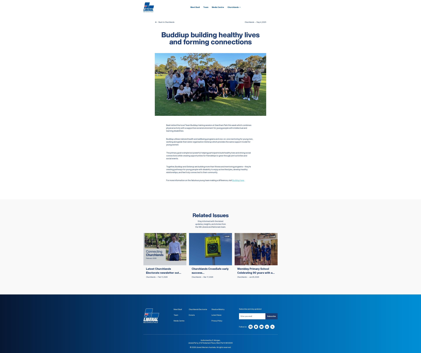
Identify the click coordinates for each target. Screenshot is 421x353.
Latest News (216, 315)
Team (205, 7)
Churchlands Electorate (198, 309)
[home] (148, 7)
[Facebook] (250, 327)
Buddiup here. (238, 180)
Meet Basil (195, 7)
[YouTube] (261, 327)
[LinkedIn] (267, 327)
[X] (272, 327)
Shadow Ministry (217, 309)
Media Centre (218, 7)
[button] (234, 7)
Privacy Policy (216, 321)
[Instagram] (256, 327)
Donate (192, 315)
